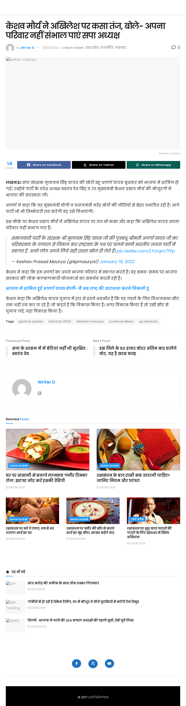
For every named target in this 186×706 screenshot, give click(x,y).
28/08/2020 (38, 627)
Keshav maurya (90, 321)
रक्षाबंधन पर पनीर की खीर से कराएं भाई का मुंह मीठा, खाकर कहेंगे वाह (90, 530)
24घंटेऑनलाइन (98, 697)
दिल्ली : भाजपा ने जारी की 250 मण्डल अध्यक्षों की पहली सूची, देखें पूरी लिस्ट (81, 620)
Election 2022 (60, 321)
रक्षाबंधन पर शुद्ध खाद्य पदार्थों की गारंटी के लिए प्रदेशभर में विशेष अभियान (149, 532)
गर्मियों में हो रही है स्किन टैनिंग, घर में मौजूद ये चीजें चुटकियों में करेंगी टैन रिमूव (83, 602)
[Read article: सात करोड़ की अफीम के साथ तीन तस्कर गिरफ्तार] (15, 588)
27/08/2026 (137, 543)
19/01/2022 (51, 47)
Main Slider (74, 47)
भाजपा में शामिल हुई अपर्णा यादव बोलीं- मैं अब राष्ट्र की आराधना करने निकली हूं (77, 288)
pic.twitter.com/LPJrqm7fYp (145, 251)
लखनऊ (120, 47)
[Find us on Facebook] (76, 663)
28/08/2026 (16, 487)
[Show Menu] (178, 7)
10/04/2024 (37, 608)
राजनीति (106, 47)
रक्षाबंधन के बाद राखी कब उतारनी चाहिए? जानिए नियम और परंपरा (133, 478)
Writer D (27, 47)
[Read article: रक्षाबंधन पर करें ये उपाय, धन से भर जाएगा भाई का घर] (32, 510)
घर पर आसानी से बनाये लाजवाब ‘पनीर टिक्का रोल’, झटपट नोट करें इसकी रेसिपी (46, 478)
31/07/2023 (37, 589)
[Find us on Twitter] (93, 663)
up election (148, 321)
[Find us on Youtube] (109, 663)
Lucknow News (121, 321)
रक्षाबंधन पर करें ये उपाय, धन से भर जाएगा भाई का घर (30, 530)
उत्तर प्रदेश (92, 47)
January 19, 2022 (117, 262)
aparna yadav (30, 321)
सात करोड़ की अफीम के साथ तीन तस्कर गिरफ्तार (63, 583)
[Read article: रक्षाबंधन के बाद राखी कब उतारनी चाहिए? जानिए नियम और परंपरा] (138, 449)
